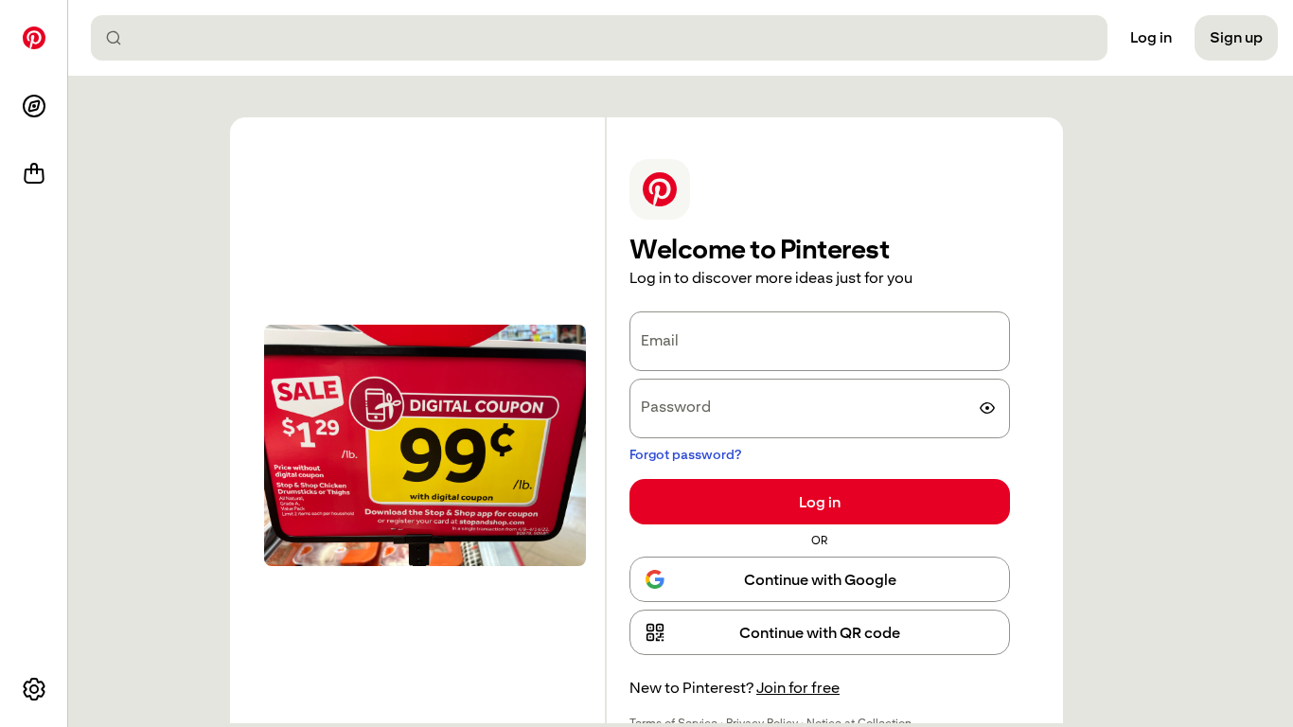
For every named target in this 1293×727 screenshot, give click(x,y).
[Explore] (34, 106)
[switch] (987, 408)
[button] (819, 632)
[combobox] (607, 38)
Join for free (798, 688)
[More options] (34, 689)
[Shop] (34, 174)
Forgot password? (685, 454)
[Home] (34, 38)
